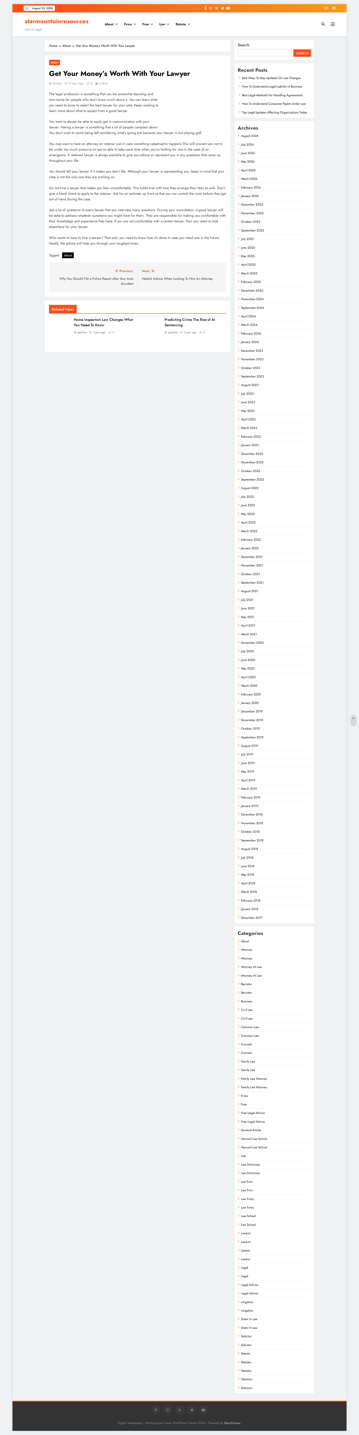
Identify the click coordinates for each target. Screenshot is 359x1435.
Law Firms (247, 1199)
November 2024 (252, 299)
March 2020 (249, 685)
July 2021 (247, 600)
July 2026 (247, 144)
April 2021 (248, 625)
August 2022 (250, 488)
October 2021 (250, 574)
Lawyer (245, 1250)
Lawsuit (246, 1233)
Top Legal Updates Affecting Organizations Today (274, 112)
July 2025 (247, 239)
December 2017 (252, 917)
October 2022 (250, 471)
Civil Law (247, 1010)
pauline (57, 83)
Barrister (246, 984)
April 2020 (248, 677)
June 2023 (248, 402)
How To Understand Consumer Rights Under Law (274, 103)
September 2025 (252, 230)
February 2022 (251, 539)
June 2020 (248, 660)
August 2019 (249, 746)
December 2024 (252, 290)
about (68, 255)
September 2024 (252, 308)
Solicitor (246, 1336)
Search (243, 45)
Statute (181, 24)
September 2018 (252, 840)
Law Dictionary (250, 1164)
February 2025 (251, 282)
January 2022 (250, 548)
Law (162, 24)
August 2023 (249, 385)
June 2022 (248, 505)
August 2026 (250, 136)
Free (145, 24)
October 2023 (250, 368)
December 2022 (252, 454)
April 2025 (248, 264)
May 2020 (248, 668)
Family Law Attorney (254, 1078)
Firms (128, 24)
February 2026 (251, 187)
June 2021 (248, 608)
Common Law (250, 1027)
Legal (244, 1267)
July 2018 (247, 857)
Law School (248, 1216)
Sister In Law (249, 1319)
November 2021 (252, 565)
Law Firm (247, 1181)
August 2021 (249, 591)
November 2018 (252, 823)
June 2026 (248, 153)
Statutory (246, 1379)
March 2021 (249, 634)
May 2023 (247, 411)
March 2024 (249, 325)
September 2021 (252, 582)
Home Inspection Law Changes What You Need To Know (103, 322)
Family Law (248, 1061)
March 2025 (249, 273)
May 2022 (248, 514)
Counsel (246, 1044)
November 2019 (252, 720)
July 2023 (247, 393)
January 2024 (250, 342)
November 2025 (252, 213)
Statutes (246, 1362)
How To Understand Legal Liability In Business (272, 86)
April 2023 (248, 419)
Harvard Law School (254, 1139)
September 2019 (252, 737)
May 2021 (247, 617)
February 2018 (250, 900)
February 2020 (251, 694)
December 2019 (252, 711)
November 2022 (252, 462)
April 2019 (248, 780)
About (109, 24)
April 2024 (248, 316)
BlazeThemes (232, 1423)
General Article (251, 1130)
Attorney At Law (251, 967)
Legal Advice (249, 1285)
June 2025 (248, 247)
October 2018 (250, 831)
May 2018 (247, 874)
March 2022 (249, 531)
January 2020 (250, 703)
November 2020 (252, 642)
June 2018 (247, 866)
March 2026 (249, 178)
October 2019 (250, 728)
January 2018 (249, 909)
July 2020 (247, 651)
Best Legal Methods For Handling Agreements (272, 95)
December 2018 (252, 814)
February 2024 (251, 333)
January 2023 (250, 445)
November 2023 (252, 359)
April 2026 (248, 170)
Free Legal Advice (253, 1113)
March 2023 (249, 428)
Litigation (247, 1302)
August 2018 (249, 849)
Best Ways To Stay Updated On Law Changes (271, 78)
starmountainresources (57, 21)
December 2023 (252, 350)
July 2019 (247, 754)
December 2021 (252, 557)
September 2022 (252, 479)
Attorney (246, 949)
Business (246, 1001)
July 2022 (247, 496)
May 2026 (248, 161)
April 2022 (248, 522)
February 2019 (251, 797)
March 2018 (249, 892)
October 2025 (250, 221)
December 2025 (252, 204)
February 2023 (251, 436)
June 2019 (248, 763)
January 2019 (249, 806)
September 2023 (252, 376)
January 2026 (250, 196)
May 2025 (247, 256)
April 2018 (248, 883)
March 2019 (249, 788)
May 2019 (247, 771)
